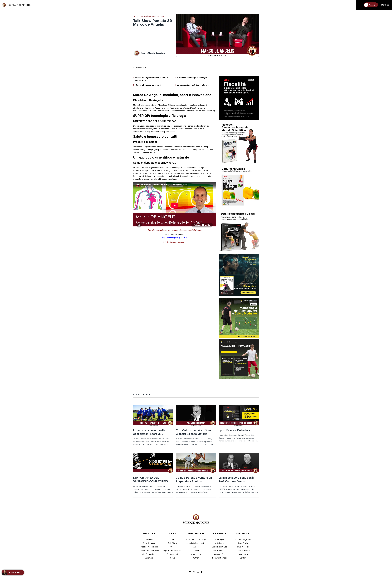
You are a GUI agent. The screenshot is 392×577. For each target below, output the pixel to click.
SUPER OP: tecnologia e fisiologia (192, 78)
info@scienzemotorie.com (174, 242)
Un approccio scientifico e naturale (193, 85)
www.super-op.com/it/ (204, 111)
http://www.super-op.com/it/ (174, 237)
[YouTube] (198, 571)
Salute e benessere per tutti (148, 85)
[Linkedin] (202, 571)
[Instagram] (194, 571)
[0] (360, 5)
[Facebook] (190, 571)
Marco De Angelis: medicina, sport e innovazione (151, 79)
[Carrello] (360, 5)
